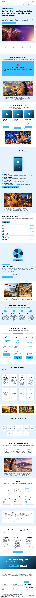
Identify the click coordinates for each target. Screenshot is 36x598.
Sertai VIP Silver (18, 358)
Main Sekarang (17, 128)
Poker (3, 590)
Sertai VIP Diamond (29, 358)
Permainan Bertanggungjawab (18, 585)
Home (3, 581)
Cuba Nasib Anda (6, 222)
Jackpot (3, 589)
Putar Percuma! (19, 260)
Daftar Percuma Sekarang (9, 23)
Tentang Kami (15, 581)
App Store (16, 187)
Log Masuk (19, 23)
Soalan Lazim (15, 586)
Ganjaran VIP (4, 584)
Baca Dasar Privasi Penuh (9, 521)
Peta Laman (15, 588)
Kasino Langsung (4, 585)
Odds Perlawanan (4, 586)
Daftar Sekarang (14, 565)
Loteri (3, 588)
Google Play (6, 187)
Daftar (26, 582)
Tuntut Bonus (18, 73)
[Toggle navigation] (33, 1)
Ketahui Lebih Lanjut (18, 552)
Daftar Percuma (6, 354)
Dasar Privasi (15, 584)
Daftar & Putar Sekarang (7, 277)
